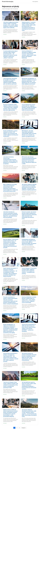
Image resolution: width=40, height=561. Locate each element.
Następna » (24, 427)
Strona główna (35, 1)
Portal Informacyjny (7, 1)
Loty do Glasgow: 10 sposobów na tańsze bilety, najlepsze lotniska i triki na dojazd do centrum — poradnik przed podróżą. (29, 271)
